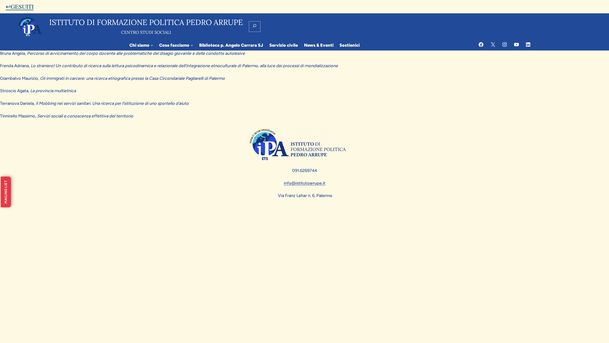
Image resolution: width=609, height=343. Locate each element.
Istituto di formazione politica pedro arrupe (146, 22)
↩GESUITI (20, 6)
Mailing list (6, 192)
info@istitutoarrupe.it (304, 183)
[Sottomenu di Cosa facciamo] (192, 45)
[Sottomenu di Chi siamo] (152, 45)
